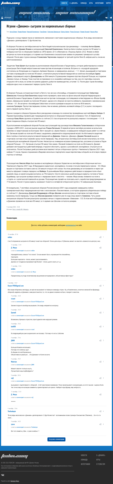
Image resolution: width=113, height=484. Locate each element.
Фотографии (99, 3)
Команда (84, 3)
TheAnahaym (12, 411)
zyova (13, 424)
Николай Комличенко (33, 32)
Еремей (13, 312)
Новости (64, 3)
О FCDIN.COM (100, 464)
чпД (12, 378)
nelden (10, 237)
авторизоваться (71, 225)
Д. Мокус (14, 247)
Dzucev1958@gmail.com (16, 286)
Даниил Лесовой (84, 32)
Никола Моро (94, 32)
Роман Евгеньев (74, 32)
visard (13, 298)
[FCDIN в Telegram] (111, 18)
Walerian (14, 362)
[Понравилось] (101, 237)
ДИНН (13, 340)
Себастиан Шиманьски (54, 32)
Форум (108, 3)
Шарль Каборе (65, 32)
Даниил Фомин (22, 32)
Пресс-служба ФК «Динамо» (20, 209)
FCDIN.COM (10, 3)
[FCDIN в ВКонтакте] (106, 18)
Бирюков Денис (15, 481)
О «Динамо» (74, 3)
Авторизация (7, 18)
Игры (91, 3)
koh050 (13, 326)
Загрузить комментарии (56, 439)
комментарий (20, 251)
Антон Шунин (13, 32)
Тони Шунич (43, 32)
